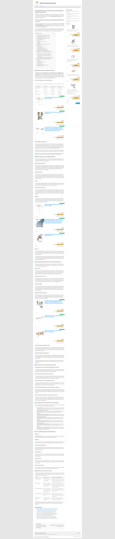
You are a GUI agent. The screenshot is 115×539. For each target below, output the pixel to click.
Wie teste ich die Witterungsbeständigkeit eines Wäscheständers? (47, 513)
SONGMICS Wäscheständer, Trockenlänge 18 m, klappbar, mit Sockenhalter (73, 75)
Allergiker (39, 42)
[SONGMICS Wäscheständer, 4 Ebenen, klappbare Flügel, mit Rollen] (73, 27)
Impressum (78, 533)
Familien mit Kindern (40, 39)
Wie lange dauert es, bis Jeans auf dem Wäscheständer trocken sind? (45, 52)
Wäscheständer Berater (48, 3)
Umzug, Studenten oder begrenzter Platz (43, 49)
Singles (39, 40)
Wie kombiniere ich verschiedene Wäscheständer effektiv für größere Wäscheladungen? (41, 526)
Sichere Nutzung (40, 63)
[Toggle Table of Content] (53, 33)
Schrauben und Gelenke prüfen (41, 61)
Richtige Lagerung (40, 62)
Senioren (39, 43)
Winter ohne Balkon (40, 47)
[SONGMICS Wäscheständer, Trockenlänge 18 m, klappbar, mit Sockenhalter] (73, 71)
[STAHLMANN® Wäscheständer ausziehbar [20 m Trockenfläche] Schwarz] (73, 41)
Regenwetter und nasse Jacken (42, 46)
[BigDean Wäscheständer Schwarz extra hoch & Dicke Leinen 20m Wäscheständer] (73, 56)
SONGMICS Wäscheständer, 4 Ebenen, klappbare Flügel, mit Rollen (73, 30)
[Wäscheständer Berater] (36, 4)
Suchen (78, 103)
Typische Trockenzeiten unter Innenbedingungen (44, 36)
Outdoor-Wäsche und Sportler (41, 41)
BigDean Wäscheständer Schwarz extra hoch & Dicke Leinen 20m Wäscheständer (73, 60)
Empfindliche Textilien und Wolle (42, 48)
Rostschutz (39, 60)
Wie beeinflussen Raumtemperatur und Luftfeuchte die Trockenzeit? (44, 56)
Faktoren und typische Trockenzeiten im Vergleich (43, 35)
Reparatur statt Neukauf (41, 64)
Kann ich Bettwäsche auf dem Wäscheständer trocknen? (45, 54)
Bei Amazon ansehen (60, 107)
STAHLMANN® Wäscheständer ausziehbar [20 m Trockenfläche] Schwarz (73, 46)
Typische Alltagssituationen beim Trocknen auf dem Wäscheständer (43, 44)
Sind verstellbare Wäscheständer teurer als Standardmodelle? (46, 517)
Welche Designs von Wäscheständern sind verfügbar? (45, 515)
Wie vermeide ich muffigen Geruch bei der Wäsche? (44, 53)
